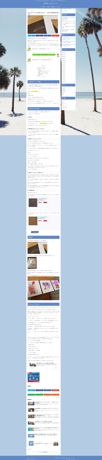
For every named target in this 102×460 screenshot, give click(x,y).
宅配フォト (29, 152)
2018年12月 (64, 81)
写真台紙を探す (41, 74)
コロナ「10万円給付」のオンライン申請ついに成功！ (68, 24)
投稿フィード (64, 103)
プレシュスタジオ (30, 111)
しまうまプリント (41, 311)
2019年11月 (64, 60)
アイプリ (29, 331)
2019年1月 (63, 79)
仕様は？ (40, 69)
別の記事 (29, 38)
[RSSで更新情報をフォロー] (51, 395)
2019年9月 (63, 64)
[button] (74, 11)
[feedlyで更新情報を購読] (35, 395)
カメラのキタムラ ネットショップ (33, 150)
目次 (42, 65)
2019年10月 (64, 62)
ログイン (63, 101)
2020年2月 (63, 56)
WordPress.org (64, 107)
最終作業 (39, 75)
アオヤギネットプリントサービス (33, 154)
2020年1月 (63, 58)
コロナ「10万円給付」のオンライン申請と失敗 (68, 27)
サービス (56, 182)
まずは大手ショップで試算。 (42, 67)
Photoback (30, 328)
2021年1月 (63, 52)
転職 (62, 94)
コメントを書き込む (43, 452)
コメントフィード (65, 105)
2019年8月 (63, 66)
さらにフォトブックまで (41, 76)
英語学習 (63, 92)
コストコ (36, 311)
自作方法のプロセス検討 (41, 68)
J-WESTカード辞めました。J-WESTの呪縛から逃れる (68, 30)
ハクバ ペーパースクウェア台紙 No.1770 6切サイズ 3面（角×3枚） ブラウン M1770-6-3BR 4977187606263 (42, 217)
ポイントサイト (37, 337)
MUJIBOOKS (30, 326)
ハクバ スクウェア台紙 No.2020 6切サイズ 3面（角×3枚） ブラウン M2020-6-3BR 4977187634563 (42, 199)
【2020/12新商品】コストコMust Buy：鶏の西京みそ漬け (68, 18)
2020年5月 (63, 54)
